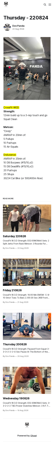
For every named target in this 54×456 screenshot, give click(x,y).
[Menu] (50, 4)
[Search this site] (45, 4)
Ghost (33, 435)
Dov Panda (18, 25)
